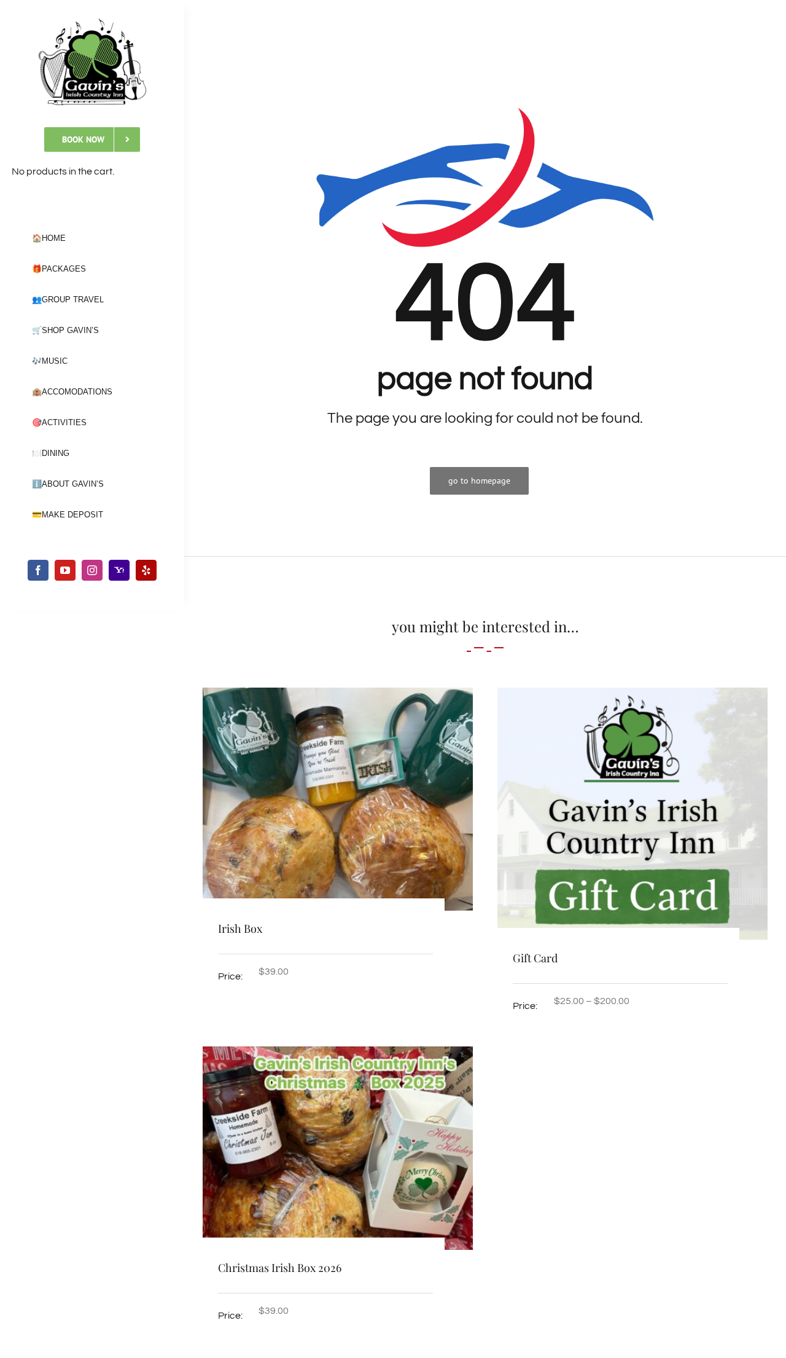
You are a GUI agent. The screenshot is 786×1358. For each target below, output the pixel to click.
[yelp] (146, 570)
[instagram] (92, 570)
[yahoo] (119, 570)
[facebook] (38, 570)
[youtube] (65, 570)
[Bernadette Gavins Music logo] (92, 23)
